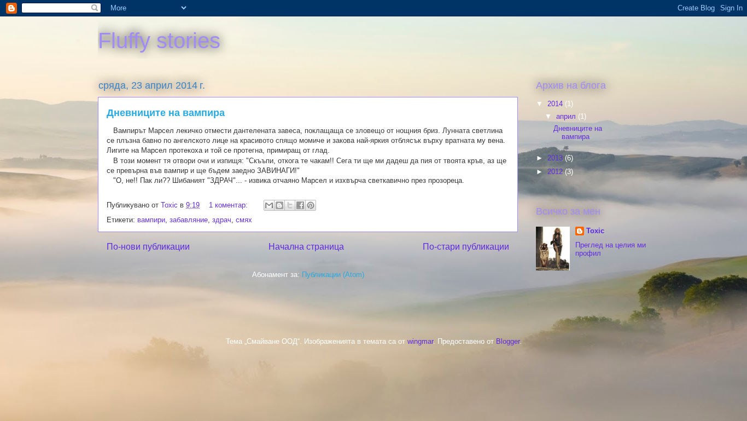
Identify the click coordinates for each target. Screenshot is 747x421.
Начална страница (306, 246)
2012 (556, 172)
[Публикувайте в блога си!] (279, 205)
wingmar (420, 341)
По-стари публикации (466, 246)
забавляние (189, 220)
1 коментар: (229, 205)
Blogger (508, 341)
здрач (221, 220)
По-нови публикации (148, 246)
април (567, 116)
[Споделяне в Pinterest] (310, 205)
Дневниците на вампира (166, 112)
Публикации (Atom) (333, 274)
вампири (151, 220)
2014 (556, 104)
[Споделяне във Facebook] (300, 205)
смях (244, 220)
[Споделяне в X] (289, 205)
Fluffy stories (159, 40)
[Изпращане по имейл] (269, 205)
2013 (556, 158)
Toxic (595, 231)
